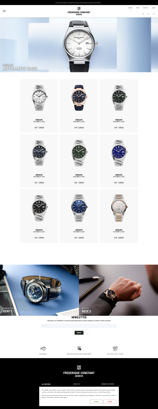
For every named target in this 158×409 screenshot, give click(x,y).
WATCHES (85, 308)
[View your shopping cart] (154, 14)
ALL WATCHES (46, 384)
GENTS (7, 311)
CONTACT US (145, 7)
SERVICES (130, 7)
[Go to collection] (39, 290)
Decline (110, 401)
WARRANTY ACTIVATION (107, 384)
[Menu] (4, 11)
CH (152, 8)
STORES (137, 7)
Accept (96, 401)
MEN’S (86, 311)
